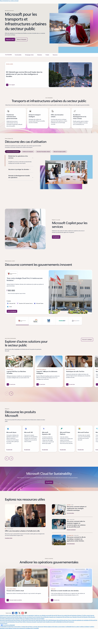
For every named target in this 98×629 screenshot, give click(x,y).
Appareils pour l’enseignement (55, 617)
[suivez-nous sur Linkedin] (16, 613)
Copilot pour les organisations (27, 615)
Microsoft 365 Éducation (82, 617)
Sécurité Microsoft (9, 620)
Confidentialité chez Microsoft (62, 621)
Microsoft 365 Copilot (33, 620)
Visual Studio (39, 621)
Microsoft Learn (64, 620)
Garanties (38, 617)
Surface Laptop (8, 615)
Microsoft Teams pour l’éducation (70, 617)
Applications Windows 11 (77, 615)
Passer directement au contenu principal (9, 0)
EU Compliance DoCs (28, 628)
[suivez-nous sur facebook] (13, 613)
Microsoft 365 (54, 615)
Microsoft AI (2, 620)
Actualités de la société (50, 621)
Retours (20, 617)
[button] (10, 39)
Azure (15, 620)
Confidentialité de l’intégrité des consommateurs (10, 626)
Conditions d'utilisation (84, 626)
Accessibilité (36, 628)
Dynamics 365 (19, 620)
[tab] (13, 151)
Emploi (43, 621)
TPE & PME (48, 620)
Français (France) (3, 623)
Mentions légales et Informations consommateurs (54, 626)
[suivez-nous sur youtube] (23, 613)
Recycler (34, 617)
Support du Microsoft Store (13, 617)
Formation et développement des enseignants (10, 618)
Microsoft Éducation (44, 617)
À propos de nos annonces (18, 628)
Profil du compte (86, 615)
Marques (10, 628)
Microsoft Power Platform (20, 621)
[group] (49, 292)
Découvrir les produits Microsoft (65, 615)
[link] (8, 55)
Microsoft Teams (42, 620)
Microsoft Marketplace (10, 621)
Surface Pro (2, 615)
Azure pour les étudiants (39, 618)
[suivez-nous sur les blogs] (26, 613)
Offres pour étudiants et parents (27, 618)
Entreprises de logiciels (31, 621)
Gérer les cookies (75, 626)
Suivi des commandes (27, 617)
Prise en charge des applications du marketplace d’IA (79, 620)
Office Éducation (91, 617)
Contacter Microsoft (25, 626)
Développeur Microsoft (56, 620)
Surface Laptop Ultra (16, 615)
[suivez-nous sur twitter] (19, 613)
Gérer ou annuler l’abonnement (36, 626)
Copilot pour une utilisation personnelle (42, 615)
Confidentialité (68, 626)
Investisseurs (71, 621)
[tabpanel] (49, 176)
